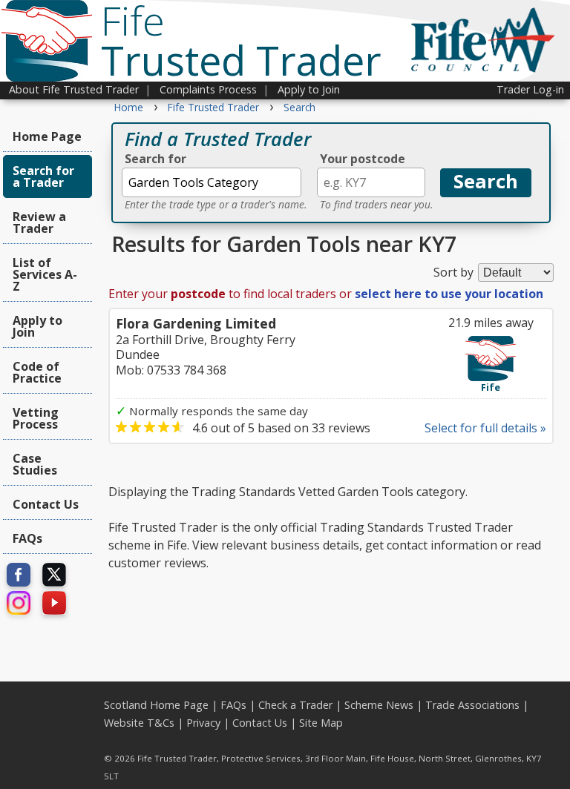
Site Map (321, 723)
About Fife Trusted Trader (74, 89)
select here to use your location (449, 293)
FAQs (27, 538)
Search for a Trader (43, 176)
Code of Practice (37, 372)
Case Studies (35, 464)
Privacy (203, 723)
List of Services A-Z (45, 274)
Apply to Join (309, 89)
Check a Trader (295, 705)
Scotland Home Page (156, 705)
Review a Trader (39, 222)
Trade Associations (472, 705)
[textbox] (211, 182)
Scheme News (378, 705)
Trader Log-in (530, 89)
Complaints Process (208, 89)
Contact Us (46, 504)
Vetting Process (36, 418)
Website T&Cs (139, 723)
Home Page (47, 136)
